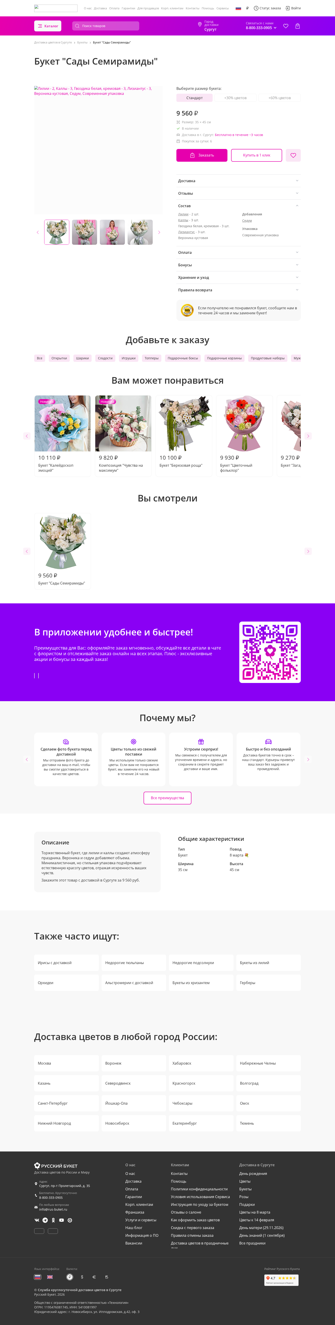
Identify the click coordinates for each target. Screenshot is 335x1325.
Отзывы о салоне (186, 1212)
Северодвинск (118, 1083)
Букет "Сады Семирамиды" (61, 579)
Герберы (247, 982)
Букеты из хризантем (191, 982)
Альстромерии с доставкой (129, 982)
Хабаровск (182, 1063)
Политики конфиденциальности (199, 1188)
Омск (244, 1103)
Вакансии (133, 1243)
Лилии (183, 214)
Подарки (247, 1204)
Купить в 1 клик (256, 155)
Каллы (183, 220)
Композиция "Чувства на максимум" (121, 436)
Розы (243, 1196)
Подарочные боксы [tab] (183, 358)
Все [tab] (39, 358)
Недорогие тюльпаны (124, 962)
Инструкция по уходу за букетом (199, 1204)
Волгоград (249, 1083)
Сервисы (222, 8)
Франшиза (134, 1212)
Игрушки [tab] (129, 358)
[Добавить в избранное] (293, 155)
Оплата (114, 8)
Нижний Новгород (54, 1123)
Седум (247, 220)
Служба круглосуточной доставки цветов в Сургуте (79, 1290)
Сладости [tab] (105, 358)
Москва (44, 1063)
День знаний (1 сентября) (262, 1235)
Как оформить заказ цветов (195, 1219)
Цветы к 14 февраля (256, 1219)
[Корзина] (297, 26)
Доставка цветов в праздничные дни (200, 1246)
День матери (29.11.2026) (261, 1227)
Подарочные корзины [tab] (224, 358)
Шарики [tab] (82, 358)
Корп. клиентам (172, 8)
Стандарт (194, 97)
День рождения (253, 1173)
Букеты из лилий (254, 962)
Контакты (192, 8)
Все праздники (252, 1243)
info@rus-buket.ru (53, 1209)
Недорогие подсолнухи (193, 962)
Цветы (244, 1181)
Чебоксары (182, 1103)
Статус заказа (270, 8)
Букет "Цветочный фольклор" (236, 463)
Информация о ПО (141, 1235)
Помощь (208, 8)
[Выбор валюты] (247, 8)
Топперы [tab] (152, 358)
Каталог (51, 26)
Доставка (100, 8)
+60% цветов (279, 97)
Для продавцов (148, 8)
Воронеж (113, 1063)
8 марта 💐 (239, 855)
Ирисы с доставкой (55, 962)
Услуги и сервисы (140, 1219)
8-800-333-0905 (51, 1197)
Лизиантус (186, 232)
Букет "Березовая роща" (181, 461)
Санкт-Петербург (53, 1103)
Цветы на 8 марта (254, 1212)
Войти (296, 8)
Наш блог (133, 1227)
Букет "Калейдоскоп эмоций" (55, 436)
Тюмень (247, 1123)
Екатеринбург (185, 1123)
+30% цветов (235, 97)
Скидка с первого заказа (192, 1227)
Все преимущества (167, 797)
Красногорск (184, 1083)
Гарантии (128, 8)
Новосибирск (117, 1123)
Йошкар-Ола (116, 1103)
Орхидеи (45, 982)
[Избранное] (286, 26)
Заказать (206, 155)
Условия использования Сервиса (200, 1196)
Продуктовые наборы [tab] (268, 358)
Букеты (245, 1188)
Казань (44, 1083)
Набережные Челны (258, 1063)
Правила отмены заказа (192, 1235)
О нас (88, 8)
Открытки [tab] (59, 358)
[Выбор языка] (238, 8)
